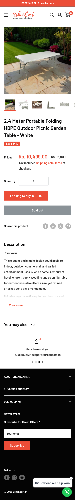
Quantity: (10, 181)
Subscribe (17, 445)
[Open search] (52, 15)
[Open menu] (6, 15)
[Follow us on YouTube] (22, 477)
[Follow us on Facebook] (7, 477)
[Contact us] (67, 492)
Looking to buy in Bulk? (26, 196)
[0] (67, 15)
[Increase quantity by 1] (44, 181)
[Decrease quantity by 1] (23, 181)
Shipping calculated (49, 163)
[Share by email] (68, 226)
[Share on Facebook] (45, 226)
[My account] (60, 15)
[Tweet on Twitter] (60, 226)
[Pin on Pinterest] (53, 226)
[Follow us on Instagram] (14, 477)
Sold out (37, 210)
